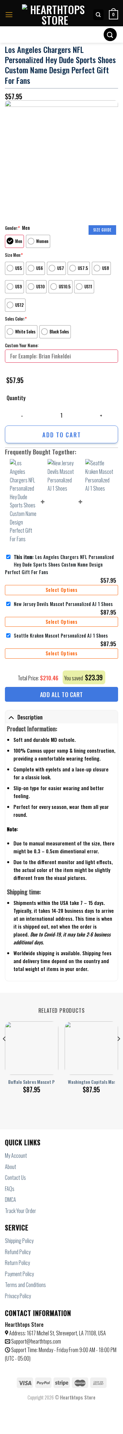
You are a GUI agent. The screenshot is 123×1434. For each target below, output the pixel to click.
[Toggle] (11, 717)
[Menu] (9, 15)
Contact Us (15, 1177)
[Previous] (4, 1052)
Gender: (12, 228)
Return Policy (17, 1263)
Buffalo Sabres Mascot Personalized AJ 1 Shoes (52, 1082)
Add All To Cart (61, 694)
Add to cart (61, 434)
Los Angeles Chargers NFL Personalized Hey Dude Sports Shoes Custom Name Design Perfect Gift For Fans (59, 564)
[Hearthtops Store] (55, 14)
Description (30, 717)
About (10, 1167)
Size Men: (14, 255)
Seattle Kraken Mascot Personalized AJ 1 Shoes (61, 635)
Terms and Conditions (25, 1285)
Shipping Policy (19, 1241)
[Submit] (110, 34)
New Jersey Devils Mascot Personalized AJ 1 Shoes (63, 603)
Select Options (61, 589)
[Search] (98, 15)
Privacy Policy (18, 1296)
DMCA (10, 1199)
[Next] (118, 1052)
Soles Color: (16, 318)
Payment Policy (19, 1274)
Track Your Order (20, 1211)
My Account (16, 1155)
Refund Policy (18, 1252)
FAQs (9, 1189)
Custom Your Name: (21, 345)
